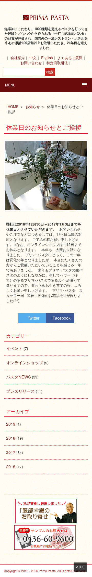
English (47, 57)
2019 (10, 424)
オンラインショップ (24, 362)
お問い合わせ (31, 62)
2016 (10, 466)
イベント (14, 348)
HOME (13, 106)
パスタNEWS (18, 377)
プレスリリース (20, 391)
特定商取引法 (57, 62)
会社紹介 (17, 57)
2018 (10, 438)
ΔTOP (80, 567)
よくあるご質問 (70, 57)
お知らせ (33, 106)
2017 (10, 452)
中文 (33, 57)
